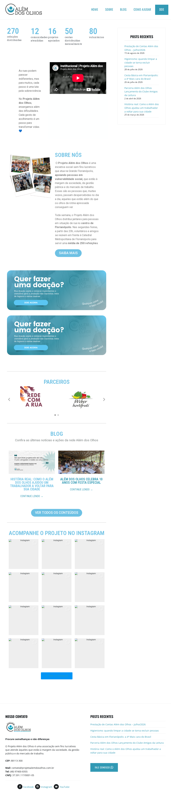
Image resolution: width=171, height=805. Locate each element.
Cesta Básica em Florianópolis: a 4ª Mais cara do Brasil (141, 77)
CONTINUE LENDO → (31, 496)
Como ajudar (142, 9)
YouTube (64, 786)
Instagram (46, 786)
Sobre (109, 9)
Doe (161, 9)
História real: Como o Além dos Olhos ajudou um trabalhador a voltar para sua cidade (141, 108)
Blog (123, 9)
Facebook (28, 786)
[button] (9, 399)
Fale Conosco (103, 767)
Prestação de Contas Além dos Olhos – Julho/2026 (141, 48)
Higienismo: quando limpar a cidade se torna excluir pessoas (140, 62)
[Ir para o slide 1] (55, 415)
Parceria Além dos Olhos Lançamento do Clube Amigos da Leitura (141, 91)
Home (94, 9)
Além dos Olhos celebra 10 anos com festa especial (81, 481)
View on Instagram (58, 675)
